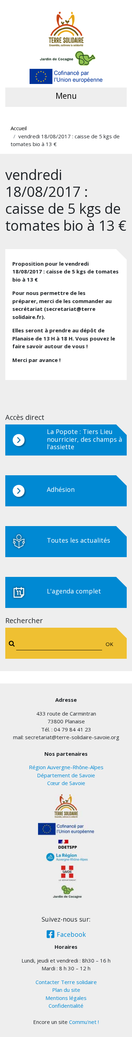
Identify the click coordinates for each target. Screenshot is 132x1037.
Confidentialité (66, 1005)
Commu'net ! (84, 1021)
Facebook (70, 934)
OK (109, 643)
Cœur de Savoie (66, 782)
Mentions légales (66, 997)
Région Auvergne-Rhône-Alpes (66, 767)
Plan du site (66, 989)
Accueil (19, 128)
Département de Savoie (66, 775)
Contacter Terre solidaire (66, 981)
